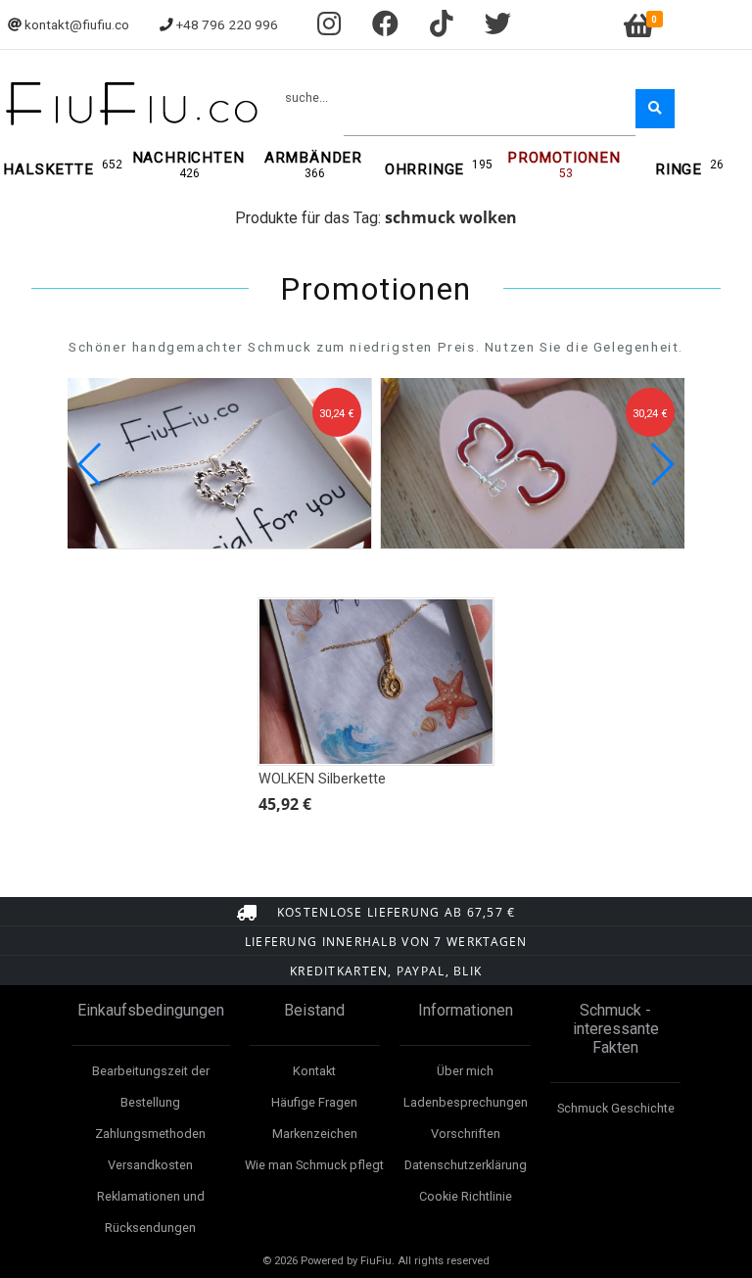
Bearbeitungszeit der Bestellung (151, 1087)
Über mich (465, 1071)
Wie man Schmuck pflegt (314, 1165)
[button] (661, 464)
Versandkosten (150, 1165)
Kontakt (314, 1071)
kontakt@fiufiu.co (76, 24)
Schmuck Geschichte (616, 1108)
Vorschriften (465, 1133)
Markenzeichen (314, 1133)
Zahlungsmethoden (150, 1133)
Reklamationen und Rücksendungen (151, 1212)
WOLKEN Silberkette (322, 779)
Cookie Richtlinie (465, 1196)
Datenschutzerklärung (465, 1165)
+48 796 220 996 (227, 24)
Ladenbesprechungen (465, 1102)
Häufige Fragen (314, 1102)
